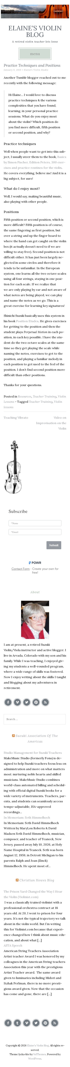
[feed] (45, 702)
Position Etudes (27, 321)
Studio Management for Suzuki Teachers (33, 753)
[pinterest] (36, 702)
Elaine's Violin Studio (36, 70)
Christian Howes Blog (36, 880)
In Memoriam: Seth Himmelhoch (27, 817)
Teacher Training (44, 396)
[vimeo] (17, 702)
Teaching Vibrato (16, 417)
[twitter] (26, 702)
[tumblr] (17, 1023)
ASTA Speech (13, 945)
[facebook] (8, 702)
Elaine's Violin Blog (35, 31)
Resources (24, 396)
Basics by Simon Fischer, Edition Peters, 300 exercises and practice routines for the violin (35, 162)
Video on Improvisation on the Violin (51, 423)
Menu (35, 54)
